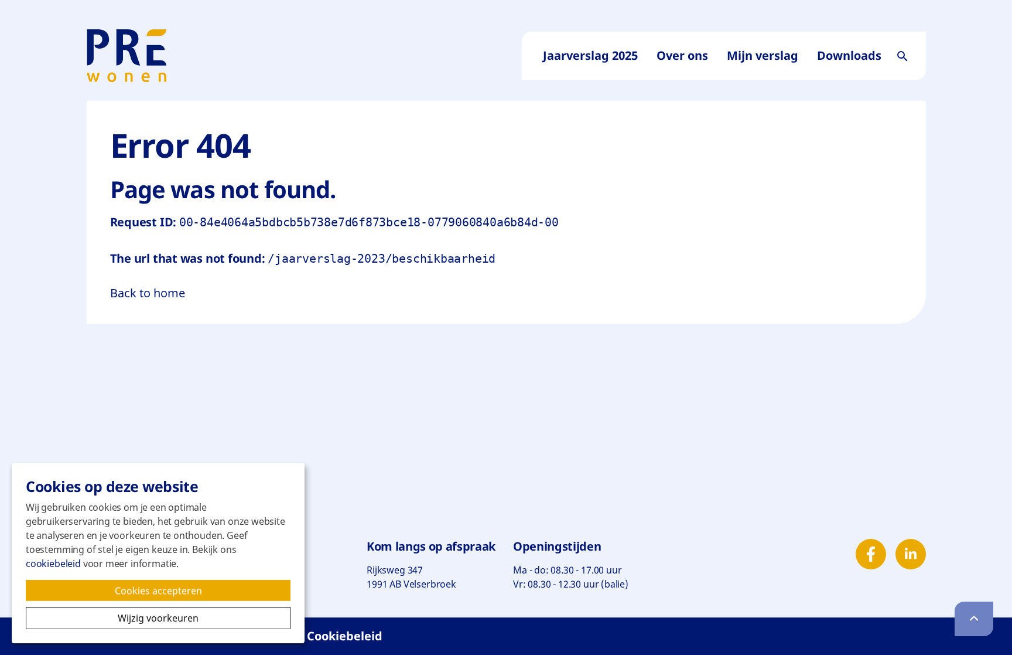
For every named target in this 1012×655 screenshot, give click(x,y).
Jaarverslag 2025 (590, 55)
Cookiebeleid (344, 636)
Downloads (849, 55)
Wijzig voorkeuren (204, 618)
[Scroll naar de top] (974, 619)
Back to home (147, 293)
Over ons (682, 55)
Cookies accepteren (171, 592)
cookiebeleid (53, 563)
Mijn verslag (762, 55)
